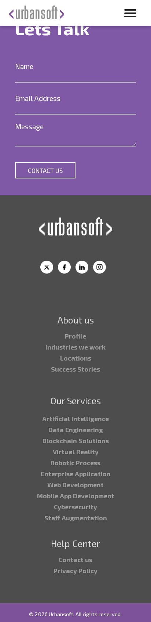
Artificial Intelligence (75, 419)
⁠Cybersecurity (75, 507)
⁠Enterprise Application (76, 474)
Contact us (75, 560)
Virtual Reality (76, 452)
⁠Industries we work (75, 347)
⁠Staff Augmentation (75, 518)
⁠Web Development (75, 485)
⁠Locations (75, 358)
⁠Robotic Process (75, 463)
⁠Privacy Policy (75, 571)
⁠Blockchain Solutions (76, 441)
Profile (75, 336)
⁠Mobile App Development (75, 496)
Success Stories (75, 369)
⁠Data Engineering (75, 430)
